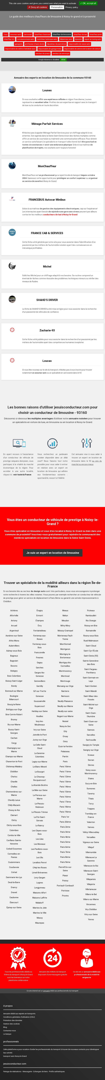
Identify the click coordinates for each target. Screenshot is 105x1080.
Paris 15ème (65, 792)
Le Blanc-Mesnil (40, 767)
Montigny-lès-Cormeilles (65, 664)
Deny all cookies (38, 7)
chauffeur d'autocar (42, 34)
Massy (40, 918)
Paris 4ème (65, 837)
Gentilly (40, 686)
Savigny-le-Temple (91, 745)
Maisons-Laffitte (39, 898)
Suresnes (91, 789)
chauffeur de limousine (62, 34)
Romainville (91, 631)
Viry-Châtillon (91, 909)
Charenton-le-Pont (14, 761)
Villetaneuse (90, 889)
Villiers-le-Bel (91, 894)
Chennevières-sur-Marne (14, 793)
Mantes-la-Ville (39, 913)
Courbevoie (14, 867)
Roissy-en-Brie (90, 626)
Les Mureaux (39, 844)
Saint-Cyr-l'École (91, 651)
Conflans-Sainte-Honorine (14, 842)
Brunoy (14, 719)
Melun (65, 615)
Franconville (39, 652)
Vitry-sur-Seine (91, 914)
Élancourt (14, 902)
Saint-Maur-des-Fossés (91, 698)
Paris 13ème (65, 782)
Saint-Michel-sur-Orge (91, 706)
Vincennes (91, 904)
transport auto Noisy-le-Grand (15, 1056)
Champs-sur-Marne (14, 756)
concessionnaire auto (25, 39)
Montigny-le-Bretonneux (65, 656)
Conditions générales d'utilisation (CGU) (19, 1017)
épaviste (78, 39)
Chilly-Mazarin (14, 805)
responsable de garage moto (49, 49)
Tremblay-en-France (91, 815)
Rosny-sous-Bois (90, 636)
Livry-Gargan (39, 878)
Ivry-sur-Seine (40, 730)
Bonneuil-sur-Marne (14, 691)
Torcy (91, 804)
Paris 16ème (65, 797)
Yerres (91, 919)
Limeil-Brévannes (39, 873)
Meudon (65, 621)
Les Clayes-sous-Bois (39, 832)
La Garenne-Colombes (39, 755)
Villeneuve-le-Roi (91, 866)
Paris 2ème (65, 827)
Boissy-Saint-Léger (14, 681)
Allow (63, 60)
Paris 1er (65, 817)
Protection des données (12, 1020)
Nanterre (65, 691)
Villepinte (91, 884)
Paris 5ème (65, 842)
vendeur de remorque (60, 53)
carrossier (28, 34)
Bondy (14, 686)
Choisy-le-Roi (14, 810)
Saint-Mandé (91, 691)
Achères (14, 610)
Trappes (91, 809)
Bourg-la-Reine (14, 704)
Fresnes (39, 657)
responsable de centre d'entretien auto (20, 49)
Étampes (40, 621)
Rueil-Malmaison (91, 641)
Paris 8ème (65, 857)
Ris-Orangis (91, 621)
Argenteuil (14, 631)
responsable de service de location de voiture (82, 49)
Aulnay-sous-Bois (14, 651)
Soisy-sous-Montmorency (91, 772)
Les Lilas (39, 839)
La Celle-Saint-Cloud (39, 746)
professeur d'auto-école (34, 44)
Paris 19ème (65, 812)
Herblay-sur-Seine (40, 711)
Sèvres (91, 765)
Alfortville (14, 615)
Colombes (14, 830)
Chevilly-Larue (14, 800)
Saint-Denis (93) (91, 656)
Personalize (57, 7)
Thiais (91, 799)
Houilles (39, 716)
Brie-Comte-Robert (14, 714)
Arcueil (14, 626)
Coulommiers (14, 862)
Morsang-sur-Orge (65, 686)
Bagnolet (14, 661)
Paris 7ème (65, 852)
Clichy (14, 820)
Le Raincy (40, 825)
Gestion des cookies (11, 1024)
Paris (65, 761)
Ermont (39, 615)
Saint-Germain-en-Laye (91, 679)
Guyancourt (40, 706)
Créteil (14, 872)
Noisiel (65, 721)
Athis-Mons (14, 641)
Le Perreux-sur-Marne (39, 797)
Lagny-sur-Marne (39, 762)
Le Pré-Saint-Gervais (39, 819)
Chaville (14, 782)
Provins (65, 896)
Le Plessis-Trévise (40, 812)
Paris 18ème (65, 807)
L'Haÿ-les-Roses (40, 867)
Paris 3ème (65, 832)
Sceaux (91, 755)
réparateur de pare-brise (56, 44)
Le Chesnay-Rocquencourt (39, 778)
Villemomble (91, 852)
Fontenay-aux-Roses (39, 637)
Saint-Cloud (91, 646)
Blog (5, 1027)
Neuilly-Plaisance (65, 701)
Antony (14, 621)
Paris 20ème (65, 822)
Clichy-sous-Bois (14, 825)
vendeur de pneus (43, 53)
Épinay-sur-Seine (14, 907)
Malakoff (40, 903)
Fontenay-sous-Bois (40, 646)
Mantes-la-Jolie (40, 908)
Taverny (90, 794)
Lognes (40, 883)
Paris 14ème (65, 787)
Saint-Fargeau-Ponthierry (90, 671)
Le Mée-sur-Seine (39, 790)
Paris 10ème (65, 766)
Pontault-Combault (65, 886)
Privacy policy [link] (71, 7)
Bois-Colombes (14, 676)
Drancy (14, 887)
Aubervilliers (14, 646)
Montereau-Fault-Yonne (65, 637)
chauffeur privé (96, 34)
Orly (65, 731)
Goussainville (39, 701)
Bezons (14, 666)
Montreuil (65, 676)
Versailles (91, 837)
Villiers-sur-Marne (91, 899)
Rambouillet (91, 615)
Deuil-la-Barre (14, 882)
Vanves (91, 827)
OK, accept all (89, 3)
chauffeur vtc (9, 39)
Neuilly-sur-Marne (65, 706)
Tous (5, 34)
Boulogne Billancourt (14, 698)
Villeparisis (91, 879)
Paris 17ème (65, 802)
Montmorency (65, 671)
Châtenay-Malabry (14, 766)
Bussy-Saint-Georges (14, 731)
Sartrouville (91, 740)
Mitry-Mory (65, 626)
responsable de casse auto (79, 44)
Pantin (65, 756)
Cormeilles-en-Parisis (14, 855)
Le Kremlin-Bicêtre (40, 785)
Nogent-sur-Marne (65, 716)
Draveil (14, 892)
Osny (65, 741)
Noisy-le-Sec (65, 726)
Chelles (14, 787)
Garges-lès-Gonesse (40, 674)
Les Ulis (39, 857)
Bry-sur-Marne (14, 724)
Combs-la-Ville (14, 835)
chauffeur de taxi (80, 34)
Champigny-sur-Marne (14, 750)
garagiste (18, 44)
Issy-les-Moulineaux (40, 723)
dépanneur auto (66, 39)
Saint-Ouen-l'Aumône (91, 715)
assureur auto (15, 34)
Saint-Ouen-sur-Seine (91, 723)
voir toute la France (22, 475)
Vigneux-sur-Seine (91, 842)
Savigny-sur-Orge (91, 750)
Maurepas (39, 923)
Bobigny (14, 671)
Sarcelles (91, 735)
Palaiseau (65, 751)
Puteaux (91, 610)
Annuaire (6, 1014)
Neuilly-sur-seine (65, 711)
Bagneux (14, 656)
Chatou (14, 777)
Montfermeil (65, 644)
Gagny (39, 663)
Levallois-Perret (40, 862)
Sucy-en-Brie (91, 783)
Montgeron (65, 649)
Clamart (14, 815)
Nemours (65, 696)
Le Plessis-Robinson (39, 805)
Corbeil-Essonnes (14, 849)
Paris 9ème (65, 862)
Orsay (65, 736)
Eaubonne (14, 897)
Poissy (65, 881)
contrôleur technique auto (47, 39)
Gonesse (40, 696)
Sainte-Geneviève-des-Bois (91, 662)
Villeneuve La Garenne (91, 859)
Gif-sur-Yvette (39, 691)
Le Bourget (39, 772)
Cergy (14, 743)
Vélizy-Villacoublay (91, 832)
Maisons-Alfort (39, 893)
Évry (40, 626)
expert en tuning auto (92, 39)
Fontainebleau (39, 631)
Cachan (14, 738)
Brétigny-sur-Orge (14, 709)
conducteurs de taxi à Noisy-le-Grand (60, 215)
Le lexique (7, 1034)
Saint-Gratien (91, 686)
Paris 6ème (65, 847)
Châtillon (14, 772)
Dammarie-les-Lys (14, 877)
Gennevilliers (39, 681)
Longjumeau (39, 888)
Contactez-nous (9, 1031)
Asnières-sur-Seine (14, 636)
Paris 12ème (65, 777)
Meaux (65, 610)
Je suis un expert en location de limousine (52, 552)
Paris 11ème (65, 772)
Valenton (91, 822)
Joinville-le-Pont (40, 735)
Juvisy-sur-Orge (40, 740)
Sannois (90, 730)
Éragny (40, 610)
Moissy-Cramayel (65, 631)
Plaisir (65, 875)
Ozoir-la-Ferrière (65, 746)
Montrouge (65, 681)
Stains (91, 778)
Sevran (91, 760)
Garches (39, 668)
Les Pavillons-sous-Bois (39, 851)
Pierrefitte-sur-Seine (65, 869)
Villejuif (91, 847)
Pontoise (65, 891)
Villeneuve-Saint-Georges (91, 872)
